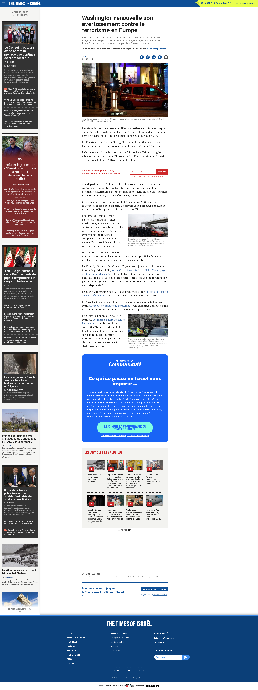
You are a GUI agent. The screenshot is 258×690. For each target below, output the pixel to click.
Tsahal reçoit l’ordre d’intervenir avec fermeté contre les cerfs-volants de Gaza (134, 514)
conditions (157, 176)
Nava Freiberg (12, 66)
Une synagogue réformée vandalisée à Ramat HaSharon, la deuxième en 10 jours (19, 382)
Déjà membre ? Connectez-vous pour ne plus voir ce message (125, 435)
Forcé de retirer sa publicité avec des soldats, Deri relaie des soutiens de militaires (18, 495)
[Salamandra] (152, 686)
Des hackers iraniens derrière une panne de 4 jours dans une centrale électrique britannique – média (19, 329)
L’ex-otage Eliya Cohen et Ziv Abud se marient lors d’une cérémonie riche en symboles (115, 514)
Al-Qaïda (131, 577)
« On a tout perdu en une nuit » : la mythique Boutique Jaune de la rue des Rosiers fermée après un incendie (134, 481)
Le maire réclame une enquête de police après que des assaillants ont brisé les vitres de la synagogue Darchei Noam (18, 396)
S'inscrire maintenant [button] (154, 589)
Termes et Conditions (119, 633)
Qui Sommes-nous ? (119, 642)
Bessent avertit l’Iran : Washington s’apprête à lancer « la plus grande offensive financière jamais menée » (19, 317)
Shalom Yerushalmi (21, 184)
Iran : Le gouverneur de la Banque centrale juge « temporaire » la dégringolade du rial (20, 276)
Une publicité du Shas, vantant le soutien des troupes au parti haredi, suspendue (19, 532)
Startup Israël (73, 655)
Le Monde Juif (73, 642)
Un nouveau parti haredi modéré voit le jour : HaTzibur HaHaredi (18, 522)
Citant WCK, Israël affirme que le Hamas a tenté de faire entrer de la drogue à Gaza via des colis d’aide (19, 91)
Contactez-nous (117, 651)
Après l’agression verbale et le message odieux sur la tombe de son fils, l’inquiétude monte (21, 191)
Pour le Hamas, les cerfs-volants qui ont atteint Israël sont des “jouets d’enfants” (18, 113)
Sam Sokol (11, 503)
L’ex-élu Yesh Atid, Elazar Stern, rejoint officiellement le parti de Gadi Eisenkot (20, 222)
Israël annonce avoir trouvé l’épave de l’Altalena (94, 478)
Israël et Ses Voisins (92, 577)
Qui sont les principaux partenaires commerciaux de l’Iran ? (19, 306)
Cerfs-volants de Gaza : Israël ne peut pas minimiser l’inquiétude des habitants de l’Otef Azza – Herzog (20, 102)
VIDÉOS (69, 659)
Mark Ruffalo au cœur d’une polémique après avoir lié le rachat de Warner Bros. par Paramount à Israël (95, 516)
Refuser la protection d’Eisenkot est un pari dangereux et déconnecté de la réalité (20, 172)
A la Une (70, 663)
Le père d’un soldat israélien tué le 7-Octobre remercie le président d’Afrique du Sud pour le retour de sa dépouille (115, 481)
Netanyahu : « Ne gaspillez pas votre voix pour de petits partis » (20, 201)
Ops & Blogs (72, 651)
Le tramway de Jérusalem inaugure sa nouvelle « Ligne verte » (153, 479)
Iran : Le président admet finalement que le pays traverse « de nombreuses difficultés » (20, 340)
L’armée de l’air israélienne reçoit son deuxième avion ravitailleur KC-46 (153, 514)
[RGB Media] (130, 685)
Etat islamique (119, 577)
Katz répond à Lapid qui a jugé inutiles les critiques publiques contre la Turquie (20, 232)
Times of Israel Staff (15, 390)
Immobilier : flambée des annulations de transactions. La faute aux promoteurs (19, 438)
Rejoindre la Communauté (216, 3)
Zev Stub (8, 445)
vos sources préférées (156, 49)
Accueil (70, 633)
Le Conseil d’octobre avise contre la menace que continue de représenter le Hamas (19, 54)
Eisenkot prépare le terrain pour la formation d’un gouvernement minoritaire (20, 211)
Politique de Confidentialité (121, 638)
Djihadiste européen (145, 577)
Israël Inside (72, 646)
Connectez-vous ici (160, 594)
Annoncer (115, 646)
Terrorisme (107, 577)
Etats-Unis (160, 577)
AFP (86, 56)
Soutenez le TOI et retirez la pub (244, 3)
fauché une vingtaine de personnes (109, 305)
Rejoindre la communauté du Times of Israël (125, 427)
